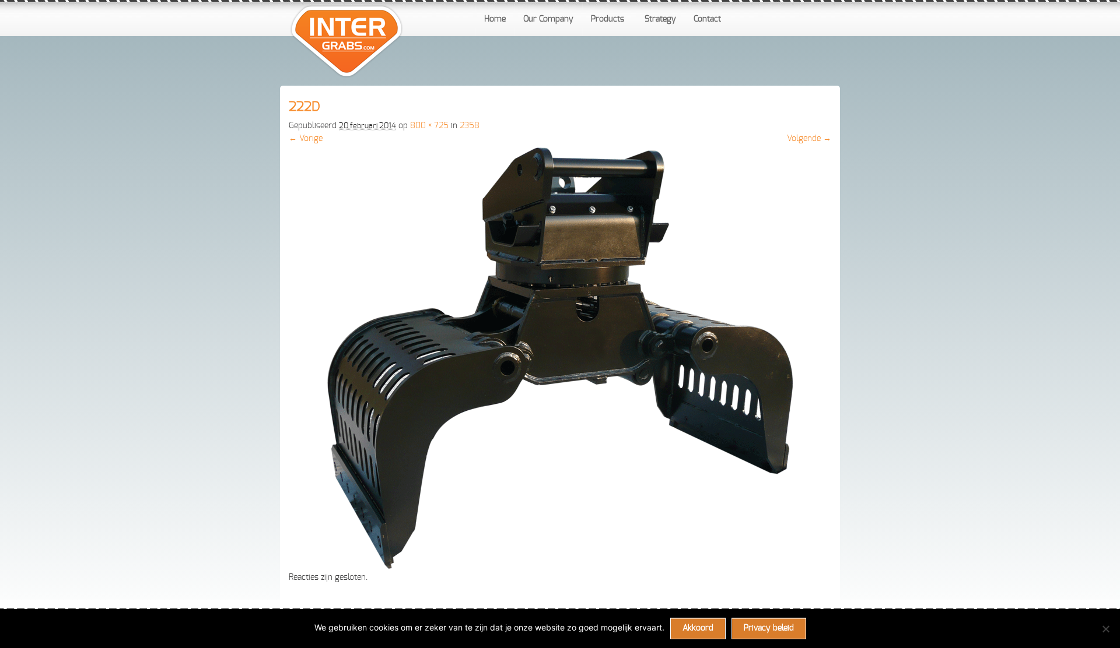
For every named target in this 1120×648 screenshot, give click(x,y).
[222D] (560, 567)
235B (469, 126)
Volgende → (809, 139)
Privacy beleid (769, 628)
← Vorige (306, 139)
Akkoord (697, 628)
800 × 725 (429, 126)
